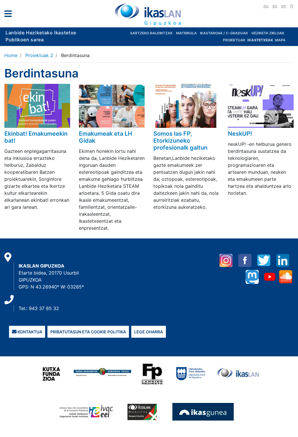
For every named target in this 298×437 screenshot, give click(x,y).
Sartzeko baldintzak (151, 33)
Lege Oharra (148, 331)
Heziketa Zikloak (267, 33)
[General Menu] (9, 15)
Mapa (280, 40)
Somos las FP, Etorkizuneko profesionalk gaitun (180, 140)
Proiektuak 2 (39, 55)
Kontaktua (29, 331)
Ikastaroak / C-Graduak (224, 33)
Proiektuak (234, 40)
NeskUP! (240, 133)
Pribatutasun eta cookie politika (88, 331)
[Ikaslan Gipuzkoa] (149, 14)
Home (10, 55)
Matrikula (187, 33)
